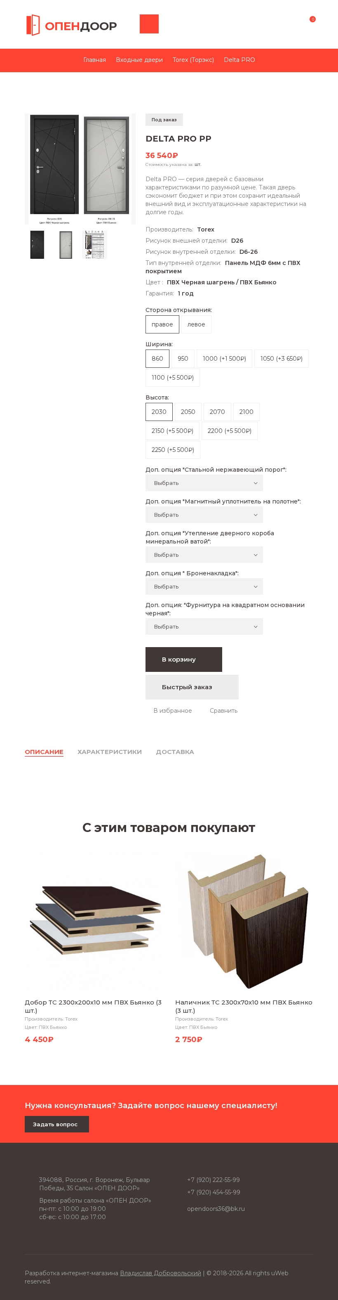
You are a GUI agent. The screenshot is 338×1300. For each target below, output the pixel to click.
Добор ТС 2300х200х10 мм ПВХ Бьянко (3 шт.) (93, 1006)
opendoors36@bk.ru (216, 1209)
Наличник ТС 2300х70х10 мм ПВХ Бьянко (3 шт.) (243, 1006)
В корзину (179, 659)
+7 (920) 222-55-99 (213, 1180)
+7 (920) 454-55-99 (213, 1192)
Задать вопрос (55, 1124)
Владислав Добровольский (160, 1273)
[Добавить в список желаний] (169, 711)
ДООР (81, 26)
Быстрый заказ (188, 687)
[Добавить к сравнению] (219, 711)
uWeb (280, 1273)
